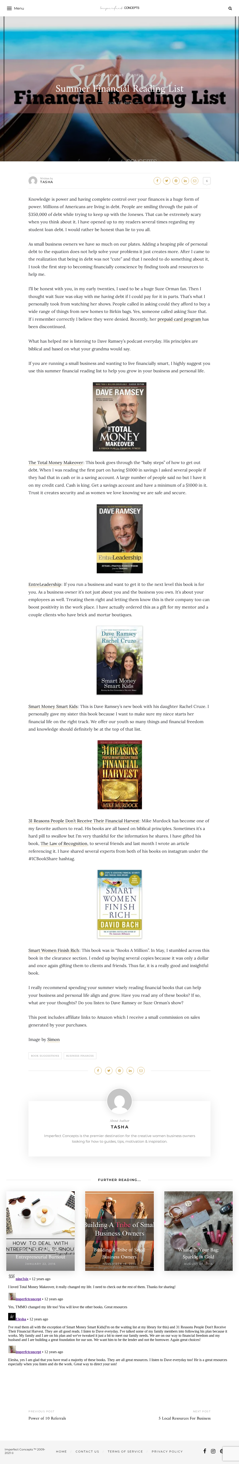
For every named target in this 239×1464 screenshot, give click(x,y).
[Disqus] (119, 1329)
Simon (53, 1039)
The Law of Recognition (64, 843)
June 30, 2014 (119, 103)
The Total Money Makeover (55, 462)
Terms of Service (125, 1451)
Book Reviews (109, 75)
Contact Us (87, 1451)
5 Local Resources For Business (184, 1418)
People (136, 75)
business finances (80, 1055)
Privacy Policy (167, 1451)
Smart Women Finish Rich (53, 950)
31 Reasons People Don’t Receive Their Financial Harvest (83, 820)
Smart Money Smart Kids (52, 706)
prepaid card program (180, 319)
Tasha (46, 182)
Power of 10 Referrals (47, 1418)
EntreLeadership (44, 584)
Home (61, 1451)
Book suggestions (45, 1055)
